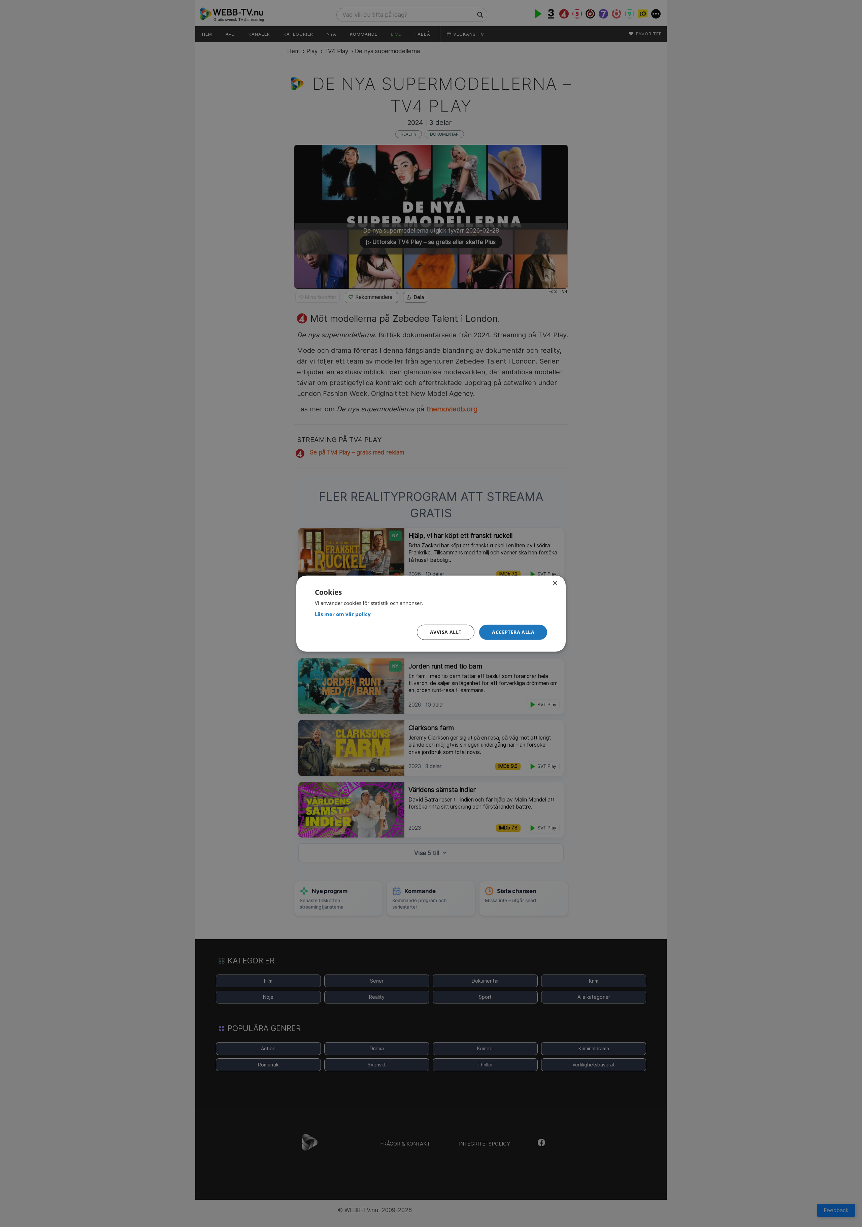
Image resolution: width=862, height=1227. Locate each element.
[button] (513, 632)
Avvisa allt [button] (445, 632)
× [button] (554, 583)
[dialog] (431, 613)
